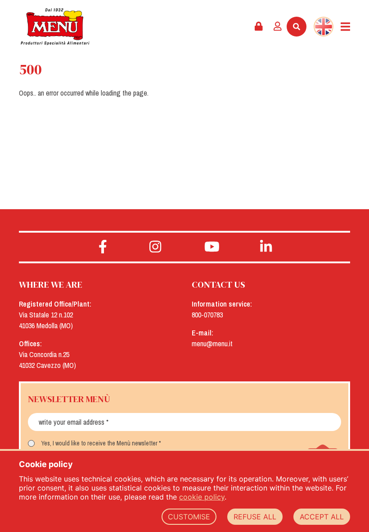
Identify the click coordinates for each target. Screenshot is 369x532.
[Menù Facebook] (103, 247)
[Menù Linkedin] (266, 247)
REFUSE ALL (255, 516)
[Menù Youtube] (211, 247)
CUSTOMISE (189, 516)
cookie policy (202, 496)
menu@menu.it (212, 344)
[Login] (277, 26)
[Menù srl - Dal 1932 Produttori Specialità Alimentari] (55, 26)
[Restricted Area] (258, 26)
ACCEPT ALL (322, 516)
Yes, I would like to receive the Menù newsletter (99, 443)
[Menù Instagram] (155, 247)
